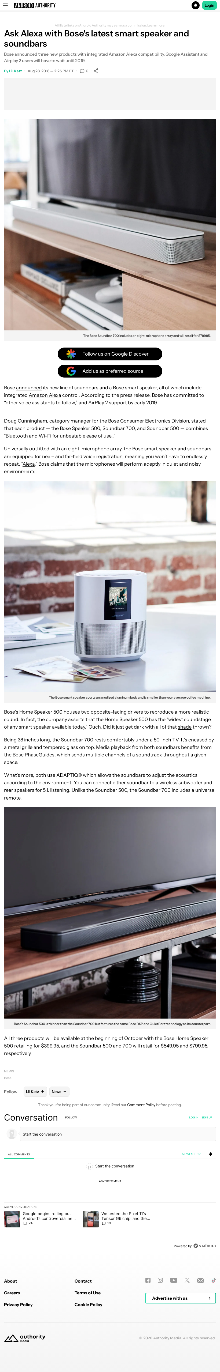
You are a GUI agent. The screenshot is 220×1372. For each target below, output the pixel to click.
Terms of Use (88, 1292)
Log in (194, 1117)
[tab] (19, 1154)
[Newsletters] (200, 1280)
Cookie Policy (88, 1304)
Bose (8, 1078)
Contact (83, 1281)
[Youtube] (173, 1280)
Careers (12, 1292)
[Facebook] (148, 1280)
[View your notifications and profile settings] (210, 1154)
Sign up (206, 1117)
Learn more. (156, 25)
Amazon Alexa (45, 395)
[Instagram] (160, 1280)
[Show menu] (5, 5)
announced (29, 388)
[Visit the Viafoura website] (204, 1245)
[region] (110, 1181)
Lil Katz (15, 71)
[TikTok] (213, 1280)
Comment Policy (141, 1104)
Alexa (29, 464)
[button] (110, 5)
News (9, 1071)
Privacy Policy (18, 1304)
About (10, 1281)
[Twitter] (187, 1280)
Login (209, 5)
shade (185, 727)
